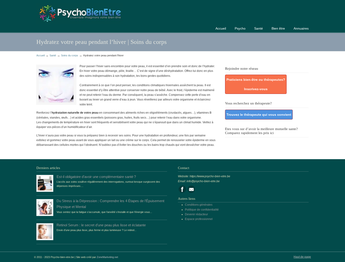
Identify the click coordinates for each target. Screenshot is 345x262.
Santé (53, 55)
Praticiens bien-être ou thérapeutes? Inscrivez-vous (255, 84)
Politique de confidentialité (202, 209)
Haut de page (302, 256)
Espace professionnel (199, 219)
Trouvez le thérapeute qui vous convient (258, 114)
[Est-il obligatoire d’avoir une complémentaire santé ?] (45, 189)
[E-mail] (191, 192)
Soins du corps (69, 55)
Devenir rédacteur (196, 214)
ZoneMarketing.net (107, 257)
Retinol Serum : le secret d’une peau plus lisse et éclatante (101, 225)
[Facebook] (182, 192)
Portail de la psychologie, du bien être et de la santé (79, 12)
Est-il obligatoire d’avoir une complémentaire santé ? (96, 177)
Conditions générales (198, 204)
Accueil (40, 55)
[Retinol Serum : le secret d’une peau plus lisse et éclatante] (45, 237)
